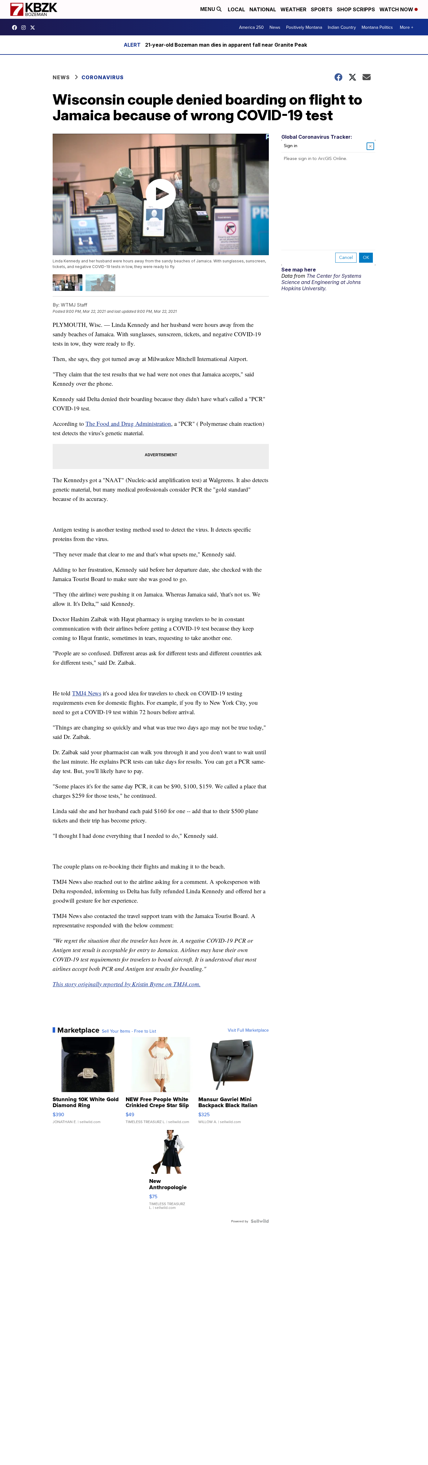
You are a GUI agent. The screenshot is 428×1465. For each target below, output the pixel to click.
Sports (321, 9)
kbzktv (25, 27)
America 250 (251, 27)
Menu (208, 9)
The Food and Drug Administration (128, 423)
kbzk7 (16, 27)
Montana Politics (377, 27)
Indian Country (342, 27)
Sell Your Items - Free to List (129, 1031)
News (274, 27)
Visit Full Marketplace (248, 1030)
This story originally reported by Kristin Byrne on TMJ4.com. (127, 984)
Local (236, 9)
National (262, 9)
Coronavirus (102, 77)
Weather (293, 9)
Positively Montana (304, 27)
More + (406, 27)
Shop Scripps (356, 9)
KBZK (34, 27)
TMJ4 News (86, 693)
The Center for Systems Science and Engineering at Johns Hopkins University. (321, 282)
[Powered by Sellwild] (260, 1221)
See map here (298, 269)
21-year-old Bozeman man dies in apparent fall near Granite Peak (226, 45)
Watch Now (397, 9)
